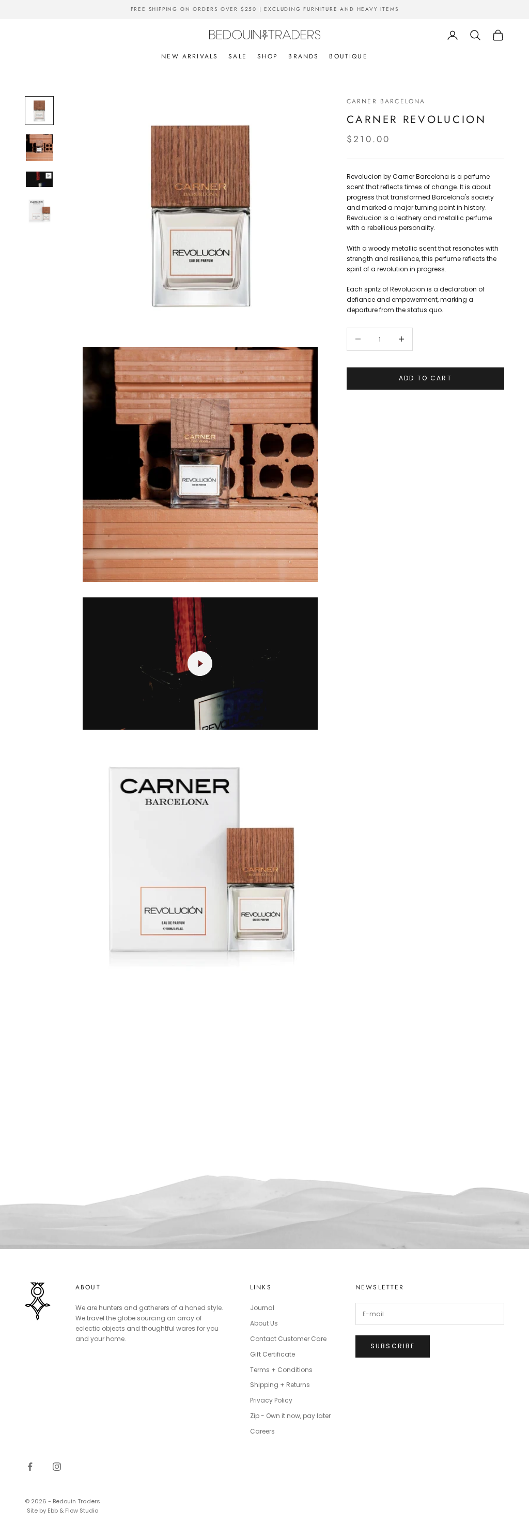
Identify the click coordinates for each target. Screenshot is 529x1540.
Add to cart (425, 378)
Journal (262, 1307)
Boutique (348, 56)
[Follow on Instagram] (57, 1466)
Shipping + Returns (280, 1384)
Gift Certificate (272, 1354)
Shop (267, 56)
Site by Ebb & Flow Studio (62, 1510)
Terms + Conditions (281, 1369)
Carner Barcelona (386, 101)
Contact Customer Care (288, 1338)
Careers (262, 1431)
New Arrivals (189, 56)
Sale (237, 56)
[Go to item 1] (39, 110)
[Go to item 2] (39, 147)
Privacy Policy (271, 1400)
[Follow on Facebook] (30, 1466)
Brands (303, 56)
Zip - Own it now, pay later (290, 1415)
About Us (264, 1323)
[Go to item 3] (39, 179)
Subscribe (392, 1346)
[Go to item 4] (39, 210)
